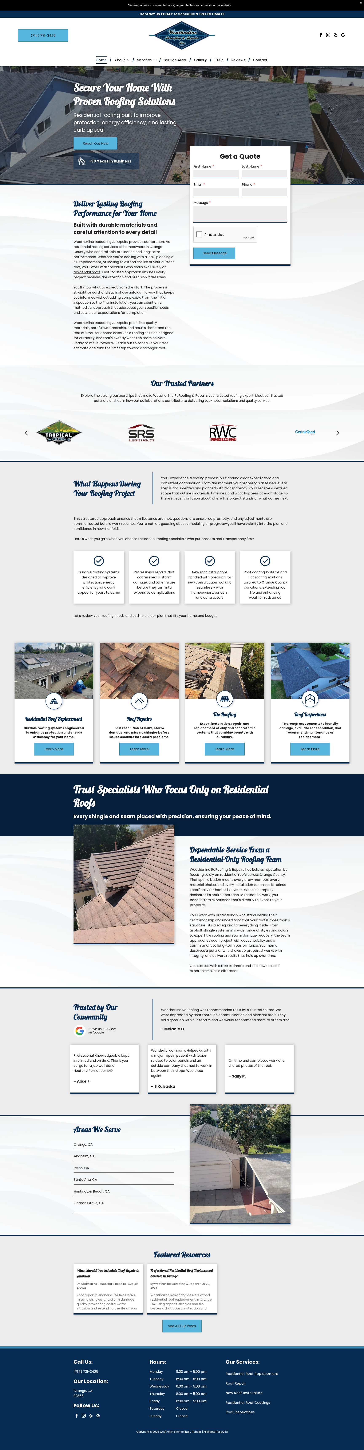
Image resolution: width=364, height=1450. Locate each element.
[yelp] (335, 35)
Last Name (250, 166)
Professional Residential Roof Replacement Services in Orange (181, 1273)
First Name (202, 166)
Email (197, 184)
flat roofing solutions (265, 577)
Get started (199, 965)
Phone (247, 184)
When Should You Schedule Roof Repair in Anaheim (108, 1273)
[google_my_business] (343, 35)
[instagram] (328, 35)
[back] (26, 433)
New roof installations (210, 572)
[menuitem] (102, 60)
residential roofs (87, 272)
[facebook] (321, 35)
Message (200, 202)
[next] (338, 433)
